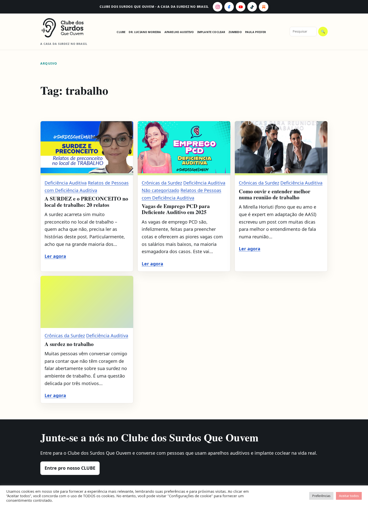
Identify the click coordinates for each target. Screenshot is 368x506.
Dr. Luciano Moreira (145, 32)
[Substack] (263, 7)
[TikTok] (252, 7)
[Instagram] (217, 7)
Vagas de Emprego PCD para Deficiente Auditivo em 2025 (176, 209)
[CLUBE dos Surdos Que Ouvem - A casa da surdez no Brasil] (66, 28)
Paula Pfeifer (255, 32)
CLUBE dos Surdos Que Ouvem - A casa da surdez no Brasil (154, 7)
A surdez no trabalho (69, 344)
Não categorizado (160, 190)
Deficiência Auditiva (66, 183)
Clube (121, 32)
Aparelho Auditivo (179, 32)
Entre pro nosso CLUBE (70, 468)
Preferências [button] (321, 495)
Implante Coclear (211, 32)
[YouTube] (240, 7)
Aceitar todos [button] (349, 495)
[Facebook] (229, 7)
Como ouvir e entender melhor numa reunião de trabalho (274, 194)
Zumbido (235, 32)
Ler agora (55, 256)
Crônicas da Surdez (162, 183)
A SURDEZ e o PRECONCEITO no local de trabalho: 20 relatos (86, 201)
